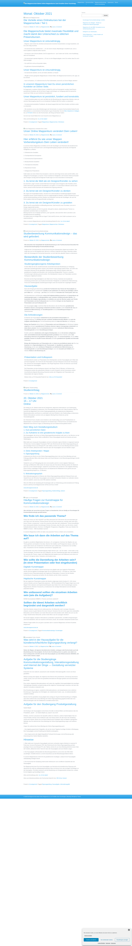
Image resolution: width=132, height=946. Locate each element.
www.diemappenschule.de (31, 487)
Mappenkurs (81, 2)
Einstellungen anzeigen (122, 939)
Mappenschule (45, 27)
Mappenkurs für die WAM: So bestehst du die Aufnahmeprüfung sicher (94, 28)
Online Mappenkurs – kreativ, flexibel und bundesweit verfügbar (93, 35)
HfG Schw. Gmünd (62, 778)
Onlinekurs (61, 122)
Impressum (108, 943)
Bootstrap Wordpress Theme (74, 796)
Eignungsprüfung (47, 490)
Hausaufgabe (56, 784)
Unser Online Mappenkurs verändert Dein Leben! (50, 131)
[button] (129, 930)
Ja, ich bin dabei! (42, 119)
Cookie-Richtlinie (101, 943)
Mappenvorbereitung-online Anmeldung (100, 3)
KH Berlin (30, 112)
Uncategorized (33, 122)
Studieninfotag (31, 390)
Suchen (83, 12)
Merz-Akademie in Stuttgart (71, 111)
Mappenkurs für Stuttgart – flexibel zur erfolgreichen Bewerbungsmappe (92, 23)
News (116, 2)
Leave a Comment (57, 27)
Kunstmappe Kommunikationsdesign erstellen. (94, 20)
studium (63, 490)
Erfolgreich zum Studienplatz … (90, 31)
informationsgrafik (65, 784)
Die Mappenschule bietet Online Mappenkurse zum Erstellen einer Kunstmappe (46, 796)
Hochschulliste (90, 2)
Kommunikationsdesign (48, 630)
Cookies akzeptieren (91, 939)
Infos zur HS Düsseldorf (55, 377)
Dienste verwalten (88, 935)
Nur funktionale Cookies (107, 939)
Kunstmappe (59, 630)
